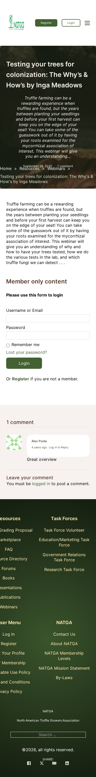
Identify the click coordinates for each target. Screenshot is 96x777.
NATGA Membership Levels (64, 655)
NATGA (64, 622)
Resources (29, 168)
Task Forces (64, 518)
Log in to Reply (58, 447)
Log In (9, 634)
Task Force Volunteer (64, 530)
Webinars (56, 168)
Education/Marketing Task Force (64, 542)
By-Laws (64, 677)
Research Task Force (64, 569)
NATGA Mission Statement (64, 668)
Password (15, 327)
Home (6, 168)
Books (9, 577)
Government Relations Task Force (64, 557)
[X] (42, 763)
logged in (41, 483)
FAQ (9, 549)
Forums (9, 568)
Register (46, 23)
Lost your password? (26, 352)
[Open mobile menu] (87, 23)
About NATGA (64, 643)
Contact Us (64, 634)
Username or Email (24, 310)
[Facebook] (29, 763)
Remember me (25, 344)
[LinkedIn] (67, 763)
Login (71, 23)
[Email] (54, 763)
